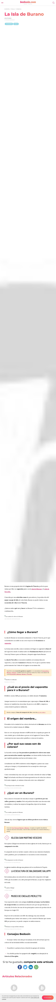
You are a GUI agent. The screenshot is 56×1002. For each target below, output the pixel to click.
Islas (16, 24)
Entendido (47, 997)
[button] (2, 3)
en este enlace (41, 712)
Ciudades (9, 24)
